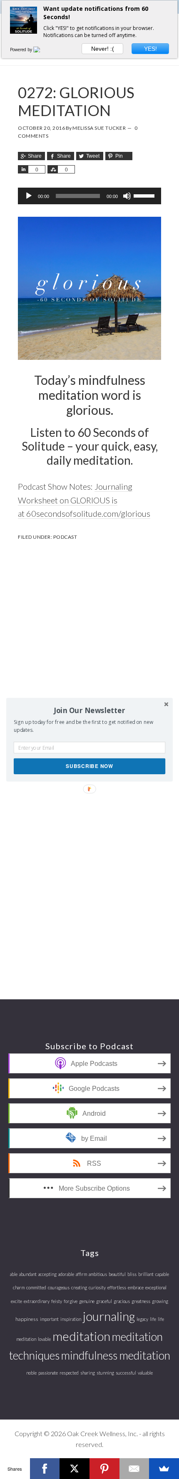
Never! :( (102, 48)
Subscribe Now (89, 765)
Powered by (21, 49)
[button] (89, 710)
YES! (150, 48)
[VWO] (41, 49)
